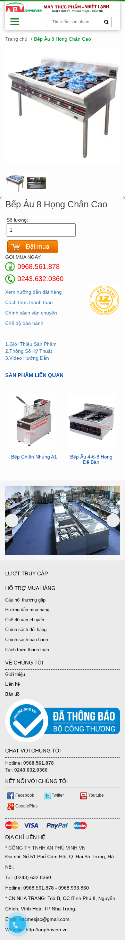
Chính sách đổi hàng (26, 629)
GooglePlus (26, 806)
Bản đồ (12, 694)
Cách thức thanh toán (29, 302)
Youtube (95, 795)
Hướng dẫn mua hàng (27, 609)
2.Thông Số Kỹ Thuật (28, 351)
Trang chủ (16, 39)
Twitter (57, 795)
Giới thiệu (15, 674)
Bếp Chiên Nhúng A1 (34, 457)
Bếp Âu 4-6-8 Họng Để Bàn (91, 459)
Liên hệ (12, 684)
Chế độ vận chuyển (24, 619)
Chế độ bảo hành (24, 323)
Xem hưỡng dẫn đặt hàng (33, 292)
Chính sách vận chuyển (31, 313)
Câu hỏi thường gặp (25, 600)
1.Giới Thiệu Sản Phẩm (31, 344)
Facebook (24, 795)
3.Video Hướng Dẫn (27, 358)
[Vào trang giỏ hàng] (32, 247)
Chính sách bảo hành (26, 639)
